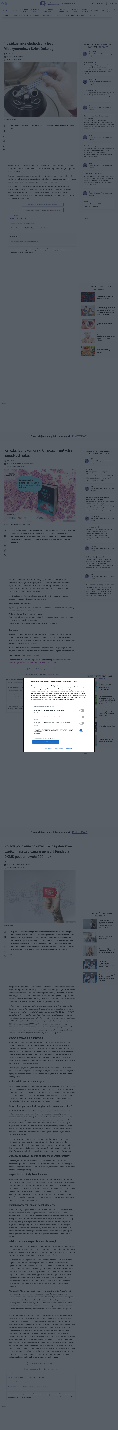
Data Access (59, 748)
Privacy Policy (69, 748)
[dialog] (59, 715)
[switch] (81, 710)
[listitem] (59, 707)
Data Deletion (49, 748)
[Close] (91, 681)
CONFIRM (45, 742)
